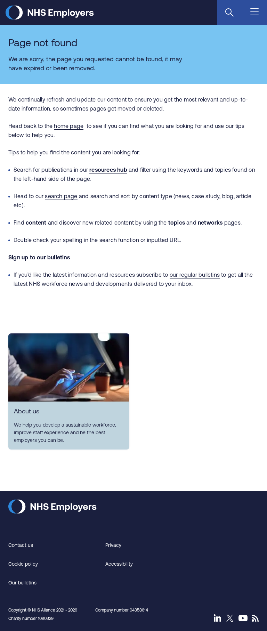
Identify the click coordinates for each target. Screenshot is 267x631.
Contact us (20, 545)
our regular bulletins (195, 275)
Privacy (113, 545)
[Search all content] (229, 12)
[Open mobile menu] (255, 12)
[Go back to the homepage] (50, 18)
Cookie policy (23, 564)
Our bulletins (22, 582)
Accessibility (119, 564)
